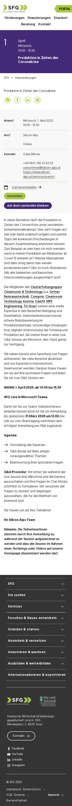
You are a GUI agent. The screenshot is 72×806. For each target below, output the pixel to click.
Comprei (37, 296)
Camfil (40, 301)
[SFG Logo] (36, 8)
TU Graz (30, 306)
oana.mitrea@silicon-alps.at (42, 167)
